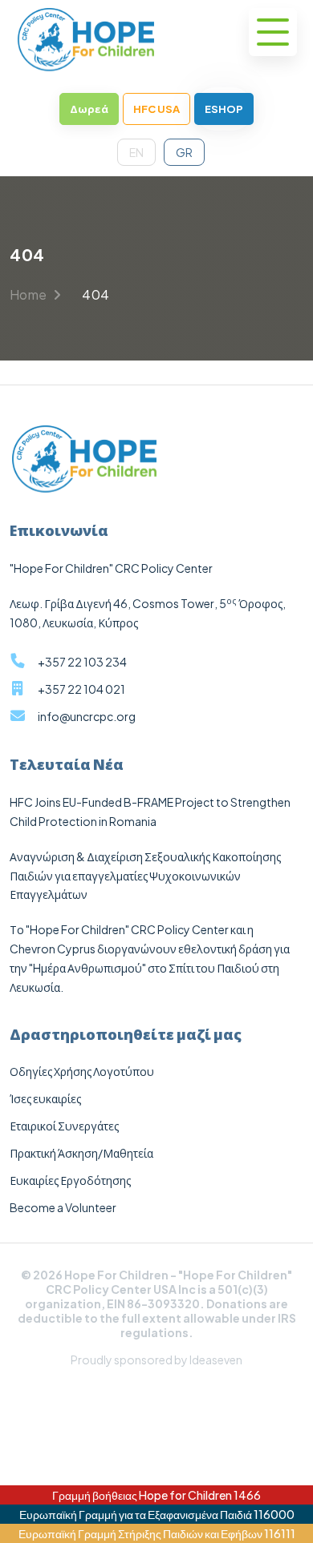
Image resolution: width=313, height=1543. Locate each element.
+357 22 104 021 (81, 689)
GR (184, 152)
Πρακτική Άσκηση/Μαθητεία (81, 1153)
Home (30, 294)
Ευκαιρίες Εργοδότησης (70, 1180)
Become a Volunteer (63, 1207)
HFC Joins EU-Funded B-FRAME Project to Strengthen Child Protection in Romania (150, 811)
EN (136, 152)
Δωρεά (89, 109)
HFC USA (156, 109)
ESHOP (224, 109)
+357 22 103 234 (82, 662)
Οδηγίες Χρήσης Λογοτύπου (82, 1071)
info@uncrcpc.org (87, 716)
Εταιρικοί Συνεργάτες (64, 1125)
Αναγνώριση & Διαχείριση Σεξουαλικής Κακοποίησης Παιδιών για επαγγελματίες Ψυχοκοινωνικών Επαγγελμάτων (145, 875)
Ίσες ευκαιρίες (45, 1098)
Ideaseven (215, 1359)
